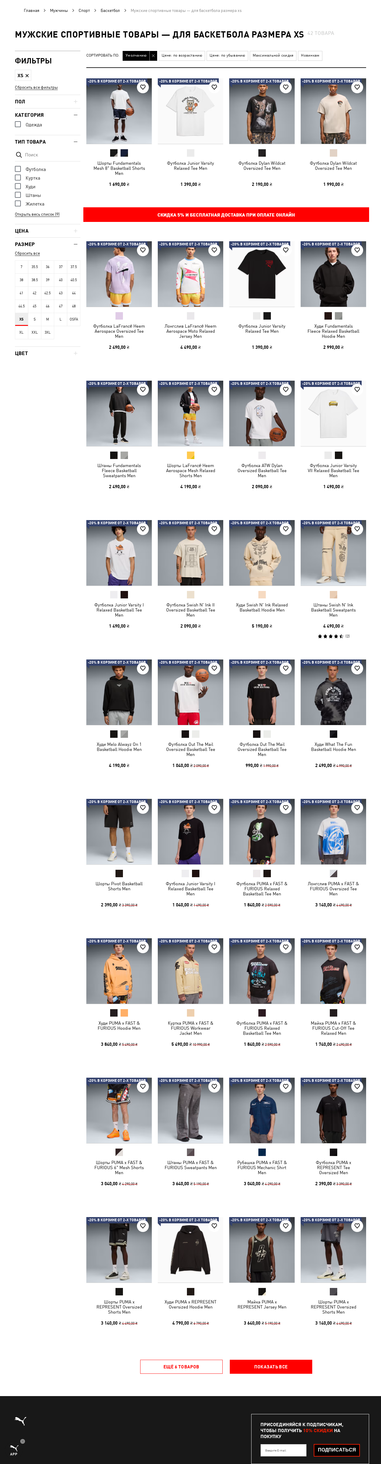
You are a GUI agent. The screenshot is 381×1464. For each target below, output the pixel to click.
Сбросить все (27, 253)
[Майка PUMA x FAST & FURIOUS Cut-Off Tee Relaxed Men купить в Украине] (333, 971)
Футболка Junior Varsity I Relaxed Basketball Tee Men (119, 609)
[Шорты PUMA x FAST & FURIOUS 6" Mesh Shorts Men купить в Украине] (119, 1110)
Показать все (271, 1366)
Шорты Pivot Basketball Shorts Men (119, 886)
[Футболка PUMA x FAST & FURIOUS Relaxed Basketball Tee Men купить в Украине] (262, 831)
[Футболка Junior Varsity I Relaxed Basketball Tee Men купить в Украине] (119, 553)
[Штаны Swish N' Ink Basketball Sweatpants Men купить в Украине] (333, 553)
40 (61, 280)
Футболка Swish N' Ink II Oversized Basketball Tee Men (190, 609)
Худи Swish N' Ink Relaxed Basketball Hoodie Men (262, 607)
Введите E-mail (275, 1450)
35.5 (35, 267)
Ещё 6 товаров (181, 1366)
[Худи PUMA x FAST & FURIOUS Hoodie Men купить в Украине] (119, 971)
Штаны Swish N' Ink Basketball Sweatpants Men (333, 609)
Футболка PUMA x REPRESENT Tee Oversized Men (333, 1167)
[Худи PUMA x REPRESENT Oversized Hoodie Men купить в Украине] (190, 1250)
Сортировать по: (102, 55)
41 (21, 293)
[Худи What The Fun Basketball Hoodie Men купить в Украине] (333, 692)
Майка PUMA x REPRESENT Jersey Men (262, 1304)
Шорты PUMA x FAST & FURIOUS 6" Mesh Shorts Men (119, 1167)
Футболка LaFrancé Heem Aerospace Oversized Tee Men (119, 331)
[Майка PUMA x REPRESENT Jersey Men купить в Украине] (262, 1250)
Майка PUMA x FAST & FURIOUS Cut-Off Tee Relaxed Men (333, 1028)
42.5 (47, 293)
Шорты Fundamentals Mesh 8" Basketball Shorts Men (119, 168)
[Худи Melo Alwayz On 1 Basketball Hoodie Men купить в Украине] (119, 692)
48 (74, 306)
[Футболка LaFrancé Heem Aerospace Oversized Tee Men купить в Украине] (119, 274)
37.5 (74, 267)
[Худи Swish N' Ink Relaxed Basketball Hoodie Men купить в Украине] (262, 553)
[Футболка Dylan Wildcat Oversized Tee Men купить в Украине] (262, 111)
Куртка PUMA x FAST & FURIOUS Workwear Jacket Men (190, 1028)
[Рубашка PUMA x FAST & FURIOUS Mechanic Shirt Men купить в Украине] (262, 1110)
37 (61, 267)
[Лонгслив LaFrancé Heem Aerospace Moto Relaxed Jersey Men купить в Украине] (190, 274)
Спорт (84, 10)
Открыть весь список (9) (37, 214)
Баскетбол (110, 10)
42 (34, 293)
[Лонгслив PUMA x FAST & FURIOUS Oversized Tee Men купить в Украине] (333, 831)
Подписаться (337, 1449)
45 (34, 306)
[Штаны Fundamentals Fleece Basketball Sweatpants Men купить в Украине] (119, 413)
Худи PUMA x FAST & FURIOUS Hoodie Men (119, 1025)
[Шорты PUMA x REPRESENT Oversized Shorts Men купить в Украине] (119, 1250)
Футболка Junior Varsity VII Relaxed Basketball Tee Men (333, 470)
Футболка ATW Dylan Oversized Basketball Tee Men (262, 470)
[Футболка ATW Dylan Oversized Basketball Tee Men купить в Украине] (262, 413)
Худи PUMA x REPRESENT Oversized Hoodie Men (190, 1304)
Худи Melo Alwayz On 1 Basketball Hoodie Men (119, 747)
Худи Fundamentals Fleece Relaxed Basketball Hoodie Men (333, 331)
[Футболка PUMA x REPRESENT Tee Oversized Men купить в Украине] (333, 1110)
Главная (31, 10)
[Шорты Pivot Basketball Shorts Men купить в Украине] (119, 831)
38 (21, 280)
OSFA (74, 319)
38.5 (35, 280)
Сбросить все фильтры (36, 87)
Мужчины (59, 10)
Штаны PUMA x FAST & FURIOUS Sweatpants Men (191, 1165)
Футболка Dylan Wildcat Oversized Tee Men (261, 166)
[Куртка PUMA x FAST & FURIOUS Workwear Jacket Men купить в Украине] (190, 971)
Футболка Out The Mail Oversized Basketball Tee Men (190, 749)
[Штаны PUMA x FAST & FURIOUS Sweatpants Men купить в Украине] (190, 1110)
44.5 (21, 306)
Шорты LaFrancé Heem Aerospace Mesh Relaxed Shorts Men (190, 470)
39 (47, 280)
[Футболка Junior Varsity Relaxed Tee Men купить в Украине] (190, 111)
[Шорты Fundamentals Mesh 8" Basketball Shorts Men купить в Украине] (119, 111)
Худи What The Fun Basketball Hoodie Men (333, 747)
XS (21, 319)
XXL (35, 332)
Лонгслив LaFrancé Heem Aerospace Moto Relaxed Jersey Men (190, 331)
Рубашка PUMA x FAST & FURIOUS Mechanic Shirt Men (262, 1167)
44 (74, 293)
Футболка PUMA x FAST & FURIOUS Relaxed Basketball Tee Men (262, 888)
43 (61, 293)
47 (61, 306)
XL (21, 332)
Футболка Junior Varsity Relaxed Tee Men (190, 166)
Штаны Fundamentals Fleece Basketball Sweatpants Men (119, 470)
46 (47, 306)
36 (47, 267)
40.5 (74, 280)
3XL (48, 332)
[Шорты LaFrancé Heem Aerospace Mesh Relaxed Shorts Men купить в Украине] (190, 413)
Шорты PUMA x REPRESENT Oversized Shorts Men (119, 1306)
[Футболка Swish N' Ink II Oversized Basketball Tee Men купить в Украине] (190, 553)
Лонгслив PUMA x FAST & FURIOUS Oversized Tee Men (333, 888)
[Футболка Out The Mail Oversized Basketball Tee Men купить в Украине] (190, 692)
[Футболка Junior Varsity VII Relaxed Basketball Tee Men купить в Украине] (333, 413)
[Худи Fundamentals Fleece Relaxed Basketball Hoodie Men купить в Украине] (333, 274)
